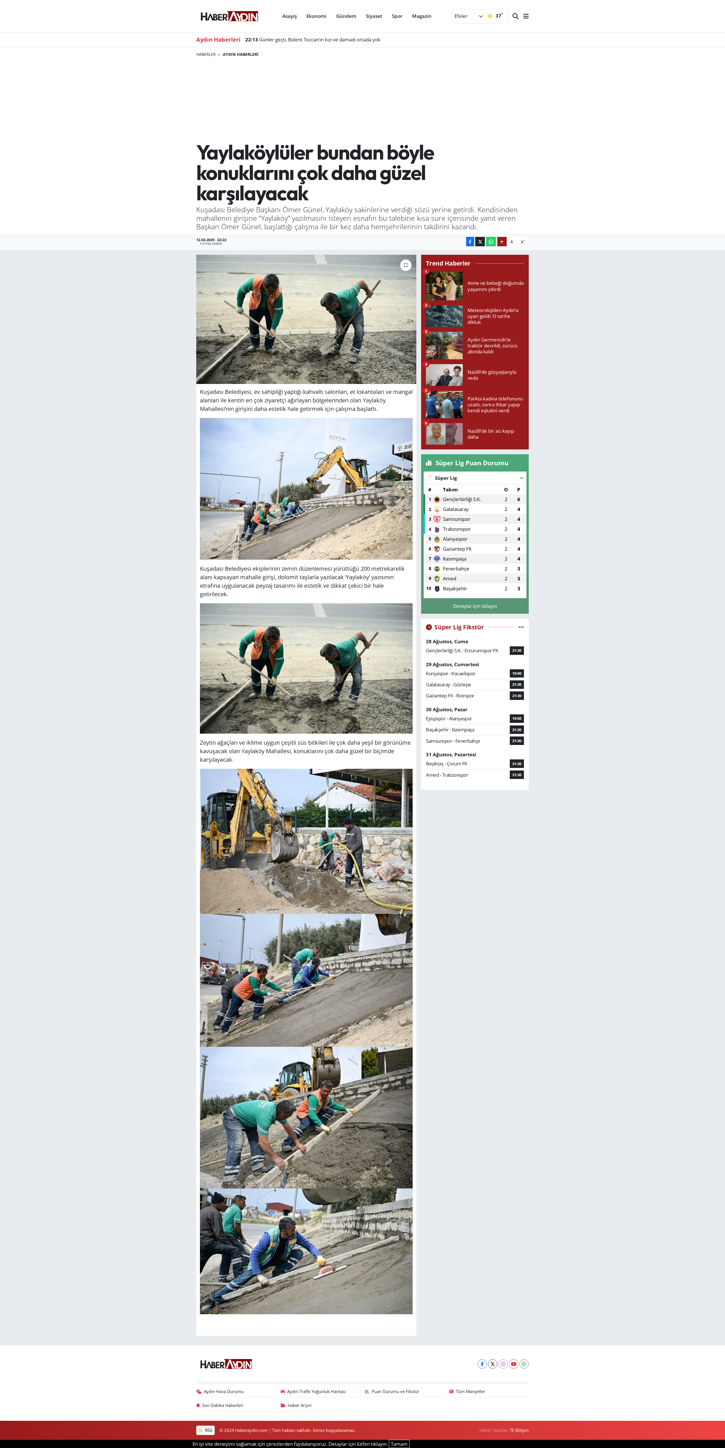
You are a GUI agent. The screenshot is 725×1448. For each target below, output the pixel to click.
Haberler (206, 54)
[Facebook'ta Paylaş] (470, 241)
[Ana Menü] (524, 16)
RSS (208, 1430)
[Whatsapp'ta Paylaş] (491, 241)
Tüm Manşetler (470, 1391)
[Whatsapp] (524, 1364)
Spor (397, 16)
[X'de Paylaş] (480, 241)
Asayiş (289, 16)
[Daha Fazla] (502, 241)
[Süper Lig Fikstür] (521, 627)
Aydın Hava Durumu (224, 1391)
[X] (492, 1364)
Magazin (422, 16)
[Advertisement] (362, 99)
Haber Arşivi (300, 1405)
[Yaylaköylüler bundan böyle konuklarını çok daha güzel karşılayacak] (306, 319)
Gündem (346, 16)
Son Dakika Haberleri (222, 1405)
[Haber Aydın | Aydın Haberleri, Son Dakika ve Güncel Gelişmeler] (229, 15)
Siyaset (374, 16)
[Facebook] (482, 1364)
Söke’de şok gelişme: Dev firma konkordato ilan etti (308, 39)
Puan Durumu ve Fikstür (395, 1391)
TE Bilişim (519, 1430)
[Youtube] (513, 1364)
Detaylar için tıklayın (475, 606)
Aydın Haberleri (241, 54)
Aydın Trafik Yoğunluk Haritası (316, 1391)
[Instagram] (503, 1364)
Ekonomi (316, 16)
